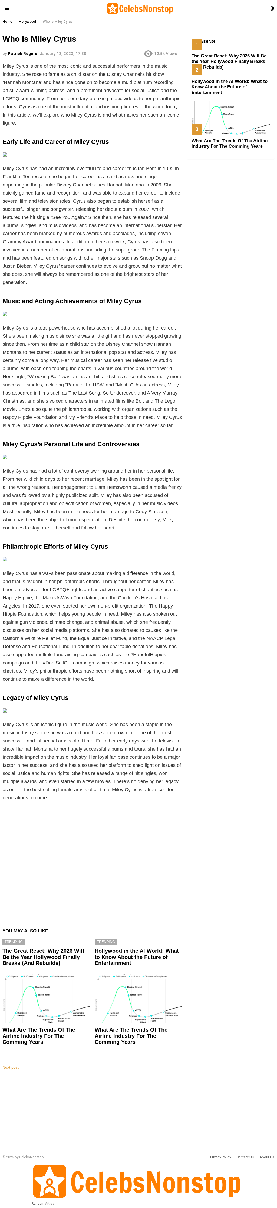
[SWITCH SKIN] (272, 8)
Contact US (245, 1157)
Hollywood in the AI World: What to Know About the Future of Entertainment (137, 957)
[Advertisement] (92, 861)
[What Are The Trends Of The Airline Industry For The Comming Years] (46, 999)
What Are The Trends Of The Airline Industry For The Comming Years (38, 1036)
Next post (10, 1067)
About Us (267, 1157)
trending (14, 942)
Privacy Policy (220, 1157)
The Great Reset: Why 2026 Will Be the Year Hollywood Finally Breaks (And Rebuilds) (43, 957)
